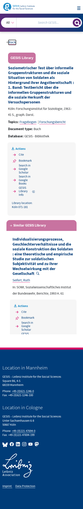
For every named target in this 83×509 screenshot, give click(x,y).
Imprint (7, 486)
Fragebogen (28, 122)
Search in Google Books (24, 180)
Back (12, 42)
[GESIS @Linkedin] (18, 444)
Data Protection (25, 486)
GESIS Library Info (23, 191)
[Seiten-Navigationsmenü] (79, 8)
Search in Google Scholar (24, 169)
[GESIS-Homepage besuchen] (19, 6)
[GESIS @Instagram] (24, 444)
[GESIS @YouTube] (31, 444)
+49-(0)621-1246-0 (23, 391)
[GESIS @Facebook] (12, 444)
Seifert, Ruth (21, 280)
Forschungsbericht (52, 122)
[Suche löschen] (69, 22)
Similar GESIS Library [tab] (29, 225)
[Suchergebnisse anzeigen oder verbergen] (77, 23)
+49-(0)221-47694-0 (23, 431)
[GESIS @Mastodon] (36, 444)
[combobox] (41, 23)
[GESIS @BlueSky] (5, 444)
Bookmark (25, 161)
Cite (21, 155)
